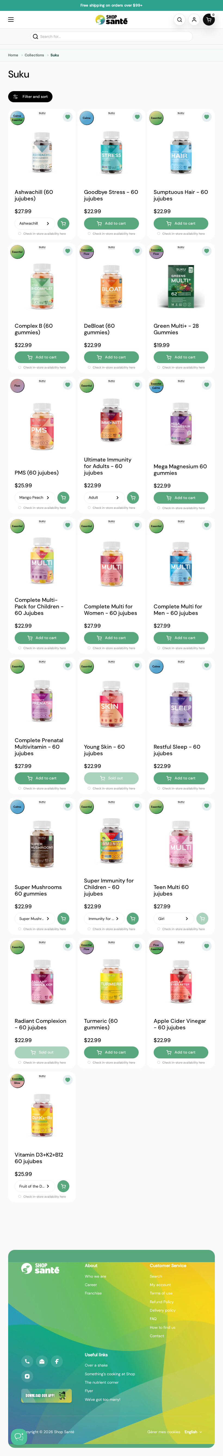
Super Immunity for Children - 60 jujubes (109, 887)
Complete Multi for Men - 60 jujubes (178, 609)
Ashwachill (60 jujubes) (34, 195)
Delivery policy (163, 1310)
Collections (34, 55)
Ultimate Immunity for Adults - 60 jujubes (107, 466)
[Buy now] (63, 224)
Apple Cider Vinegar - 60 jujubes (180, 1024)
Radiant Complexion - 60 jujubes (40, 1024)
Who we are (95, 1276)
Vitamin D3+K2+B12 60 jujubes (39, 1157)
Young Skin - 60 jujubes (104, 750)
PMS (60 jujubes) (37, 472)
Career (91, 1284)
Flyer (89, 1390)
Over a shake (96, 1365)
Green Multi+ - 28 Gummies (176, 329)
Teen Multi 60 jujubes (171, 890)
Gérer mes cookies (163, 1431)
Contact (157, 1335)
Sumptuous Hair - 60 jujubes (181, 195)
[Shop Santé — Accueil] (40, 1268)
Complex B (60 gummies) (34, 329)
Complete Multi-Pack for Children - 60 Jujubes (39, 606)
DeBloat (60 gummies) (99, 329)
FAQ (153, 1318)
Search (156, 1276)
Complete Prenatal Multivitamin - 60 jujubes (39, 747)
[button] (179, 20)
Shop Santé (64, 1431)
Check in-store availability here (44, 233)
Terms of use (161, 1293)
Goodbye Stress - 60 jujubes (111, 195)
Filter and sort (35, 96)
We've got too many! (102, 1399)
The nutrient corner (102, 1382)
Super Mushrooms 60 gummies (38, 890)
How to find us (162, 1327)
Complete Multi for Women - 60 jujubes (110, 609)
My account (160, 1284)
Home (13, 55)
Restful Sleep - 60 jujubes (177, 750)
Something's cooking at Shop (110, 1373)
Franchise (93, 1293)
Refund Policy (162, 1301)
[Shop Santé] (111, 19)
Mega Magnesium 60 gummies (180, 469)
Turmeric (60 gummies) (101, 1024)
